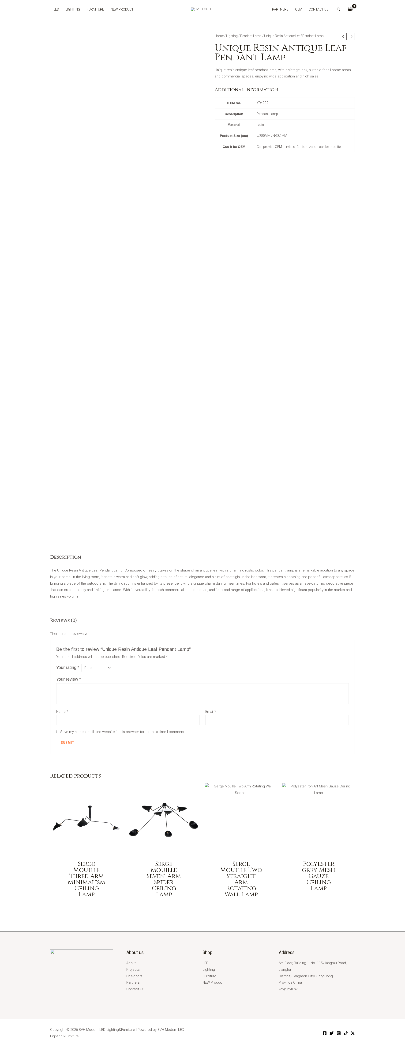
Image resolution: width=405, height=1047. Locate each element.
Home (219, 36)
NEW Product (122, 9)
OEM (298, 9)
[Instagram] (339, 1033)
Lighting (73, 9)
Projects (133, 969)
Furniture (95, 9)
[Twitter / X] (353, 1033)
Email (210, 712)
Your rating (67, 667)
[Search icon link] (339, 10)
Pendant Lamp (251, 36)
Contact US (319, 9)
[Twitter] (332, 1033)
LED (56, 9)
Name (62, 712)
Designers (134, 976)
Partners (280, 9)
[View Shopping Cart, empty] (350, 9)
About (131, 963)
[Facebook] (324, 1033)
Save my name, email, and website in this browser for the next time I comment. (122, 732)
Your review (68, 679)
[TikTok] (346, 1033)
